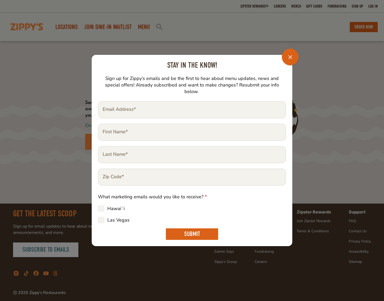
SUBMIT (192, 234)
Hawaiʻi (116, 208)
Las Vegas (118, 220)
